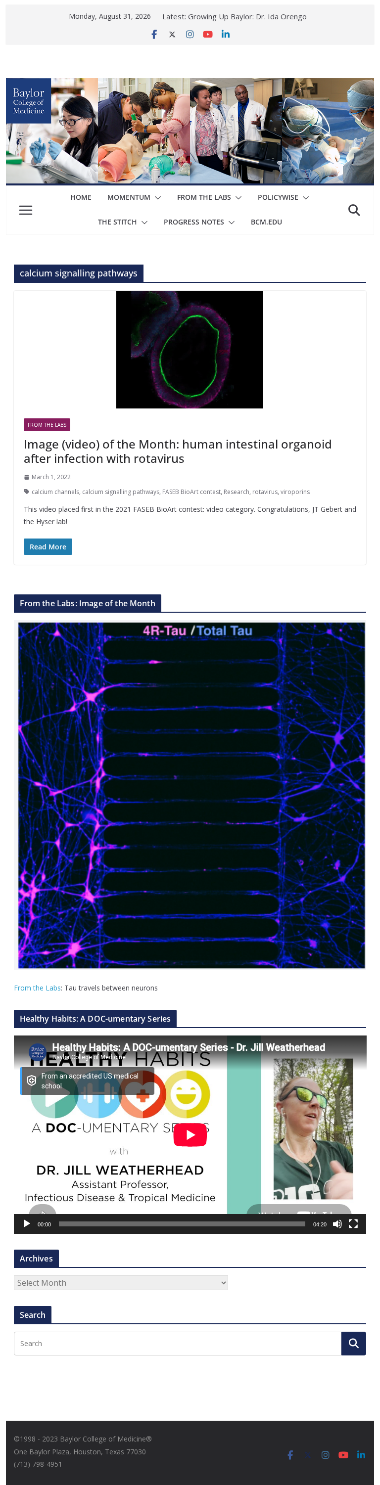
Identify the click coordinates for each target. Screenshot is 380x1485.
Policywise (278, 197)
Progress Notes (194, 221)
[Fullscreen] (353, 1224)
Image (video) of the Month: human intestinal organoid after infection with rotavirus (178, 451)
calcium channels (55, 492)
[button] (155, 197)
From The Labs (204, 197)
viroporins (295, 492)
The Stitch (117, 221)
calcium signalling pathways (120, 492)
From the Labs (37, 987)
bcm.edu (266, 221)
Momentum (128, 197)
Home (81, 197)
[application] (190, 1134)
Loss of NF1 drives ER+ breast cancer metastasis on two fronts (243, 19)
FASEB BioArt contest (191, 492)
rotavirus (265, 492)
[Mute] (337, 1224)
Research (236, 492)
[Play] (27, 1224)
